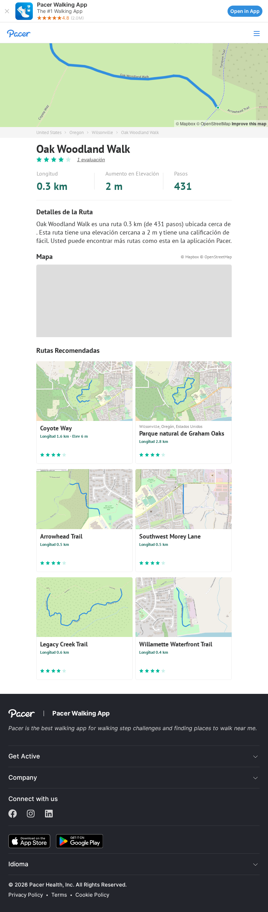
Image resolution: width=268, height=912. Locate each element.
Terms (59, 895)
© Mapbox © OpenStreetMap (206, 256)
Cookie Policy (92, 895)
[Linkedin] (49, 814)
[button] (7, 11)
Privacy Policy (25, 895)
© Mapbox (186, 123)
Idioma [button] (18, 864)
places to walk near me (224, 728)
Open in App (245, 11)
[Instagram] (31, 814)
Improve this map (249, 123)
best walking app (64, 728)
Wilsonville (102, 132)
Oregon (76, 132)
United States (48, 132)
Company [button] (22, 777)
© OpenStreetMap (214, 123)
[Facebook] (12, 814)
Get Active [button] (24, 756)
